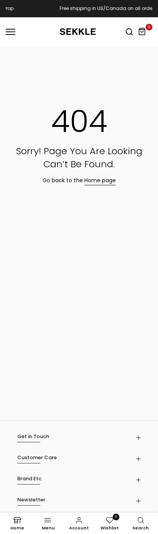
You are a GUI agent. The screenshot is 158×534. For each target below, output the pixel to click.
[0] (142, 32)
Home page (100, 180)
